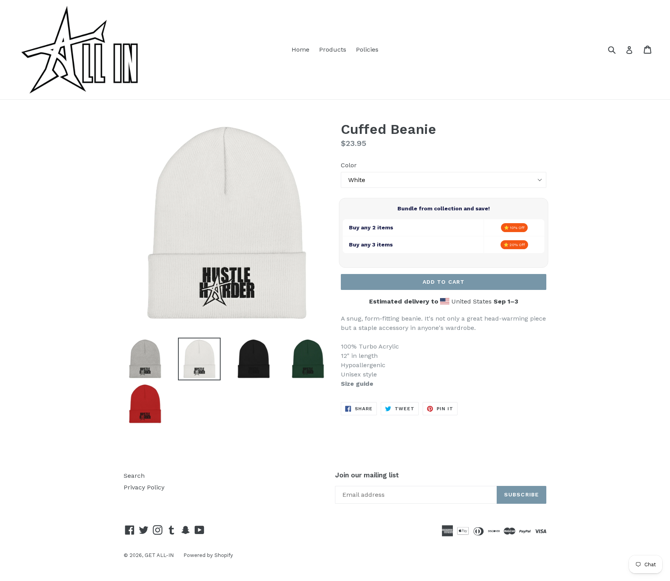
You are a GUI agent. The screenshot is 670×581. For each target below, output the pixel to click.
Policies (367, 49)
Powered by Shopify (208, 555)
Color (349, 165)
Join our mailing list (367, 475)
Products (332, 49)
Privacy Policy (144, 487)
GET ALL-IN (159, 555)
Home (300, 49)
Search (134, 475)
